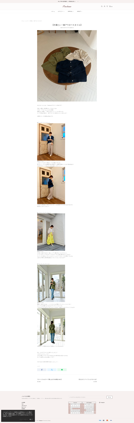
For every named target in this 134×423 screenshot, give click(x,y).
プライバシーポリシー (23, 419)
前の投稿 (39, 381)
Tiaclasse (67, 6)
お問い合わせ (24, 405)
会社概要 (23, 402)
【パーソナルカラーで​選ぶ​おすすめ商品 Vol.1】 (49, 379)
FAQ (22, 404)
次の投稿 (95, 381)
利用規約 (23, 408)
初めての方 (24, 407)
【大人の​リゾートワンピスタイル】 (87, 379)
